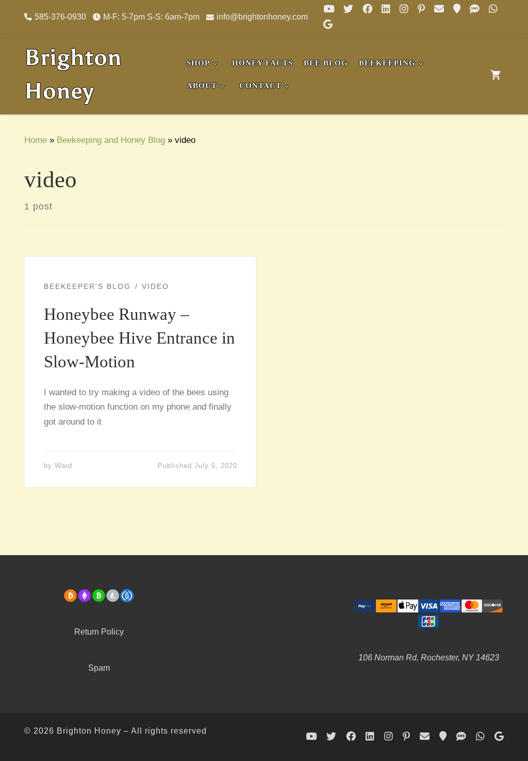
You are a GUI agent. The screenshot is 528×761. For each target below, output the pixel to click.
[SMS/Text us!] (475, 9)
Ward (63, 465)
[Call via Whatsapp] (493, 9)
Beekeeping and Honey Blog (111, 140)
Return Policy (99, 631)
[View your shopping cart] (496, 74)
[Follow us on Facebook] (367, 9)
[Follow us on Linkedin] (386, 9)
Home (35, 140)
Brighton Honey (89, 730)
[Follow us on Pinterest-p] (421, 9)
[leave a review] (328, 25)
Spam (99, 667)
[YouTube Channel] (328, 9)
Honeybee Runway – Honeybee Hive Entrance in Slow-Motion (139, 337)
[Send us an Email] (439, 9)
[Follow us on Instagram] (404, 9)
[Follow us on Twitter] (348, 9)
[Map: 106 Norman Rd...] (456, 9)
